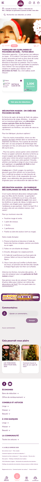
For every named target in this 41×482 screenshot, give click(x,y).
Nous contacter (24, 456)
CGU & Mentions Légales (8, 461)
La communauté (35, 480)
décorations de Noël (10, 284)
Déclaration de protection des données (26, 461)
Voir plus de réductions (20, 102)
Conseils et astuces (17, 480)
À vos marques (27, 480)
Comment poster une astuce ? (20, 469)
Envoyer (32, 320)
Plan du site (32, 456)
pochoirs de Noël (8, 139)
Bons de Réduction (6, 480)
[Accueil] (20, 4)
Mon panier (5, 459)
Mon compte (16, 451)
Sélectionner (30, 86)
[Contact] (30, 3)
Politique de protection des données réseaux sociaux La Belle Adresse (20, 464)
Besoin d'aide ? (33, 469)
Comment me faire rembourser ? (10, 456)
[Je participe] (20, 297)
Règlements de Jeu (7, 469)
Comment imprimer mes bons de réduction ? (13, 453)
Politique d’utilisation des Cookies (17, 459)
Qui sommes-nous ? (7, 451)
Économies (7, 389)
